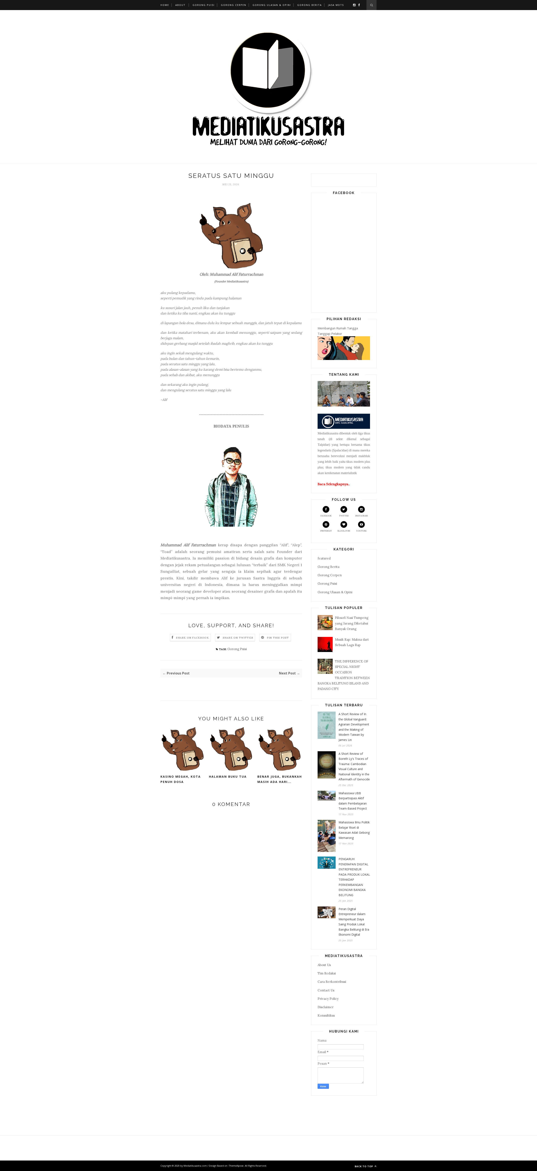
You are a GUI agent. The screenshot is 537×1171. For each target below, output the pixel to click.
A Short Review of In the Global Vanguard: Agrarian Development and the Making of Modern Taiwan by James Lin (354, 727)
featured (324, 558)
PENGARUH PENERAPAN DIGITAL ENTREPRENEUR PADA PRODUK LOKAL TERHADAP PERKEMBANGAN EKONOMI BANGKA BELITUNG (354, 877)
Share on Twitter (238, 637)
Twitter (344, 515)
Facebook (326, 515)
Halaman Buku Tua (228, 776)
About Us (324, 965)
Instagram (361, 515)
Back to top (364, 1166)
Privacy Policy (328, 999)
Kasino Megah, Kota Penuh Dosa (180, 779)
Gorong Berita (309, 5)
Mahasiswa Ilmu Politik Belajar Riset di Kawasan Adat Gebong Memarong (354, 830)
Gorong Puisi (204, 5)
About (180, 5)
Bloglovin (344, 530)
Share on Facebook (192, 637)
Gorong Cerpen (233, 5)
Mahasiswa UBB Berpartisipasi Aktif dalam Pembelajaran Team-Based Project (353, 801)
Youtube (361, 530)
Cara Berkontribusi (332, 982)
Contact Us (326, 990)
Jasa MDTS (336, 5)
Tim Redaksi (327, 973)
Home (164, 5)
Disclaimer (326, 1007)
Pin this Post (278, 637)
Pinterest (326, 530)
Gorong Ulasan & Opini (272, 5)
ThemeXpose (236, 1165)
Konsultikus (326, 1015)
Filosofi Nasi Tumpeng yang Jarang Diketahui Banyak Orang (351, 623)
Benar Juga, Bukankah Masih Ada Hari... (279, 779)
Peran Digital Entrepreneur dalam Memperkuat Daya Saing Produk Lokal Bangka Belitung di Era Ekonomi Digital (354, 922)
